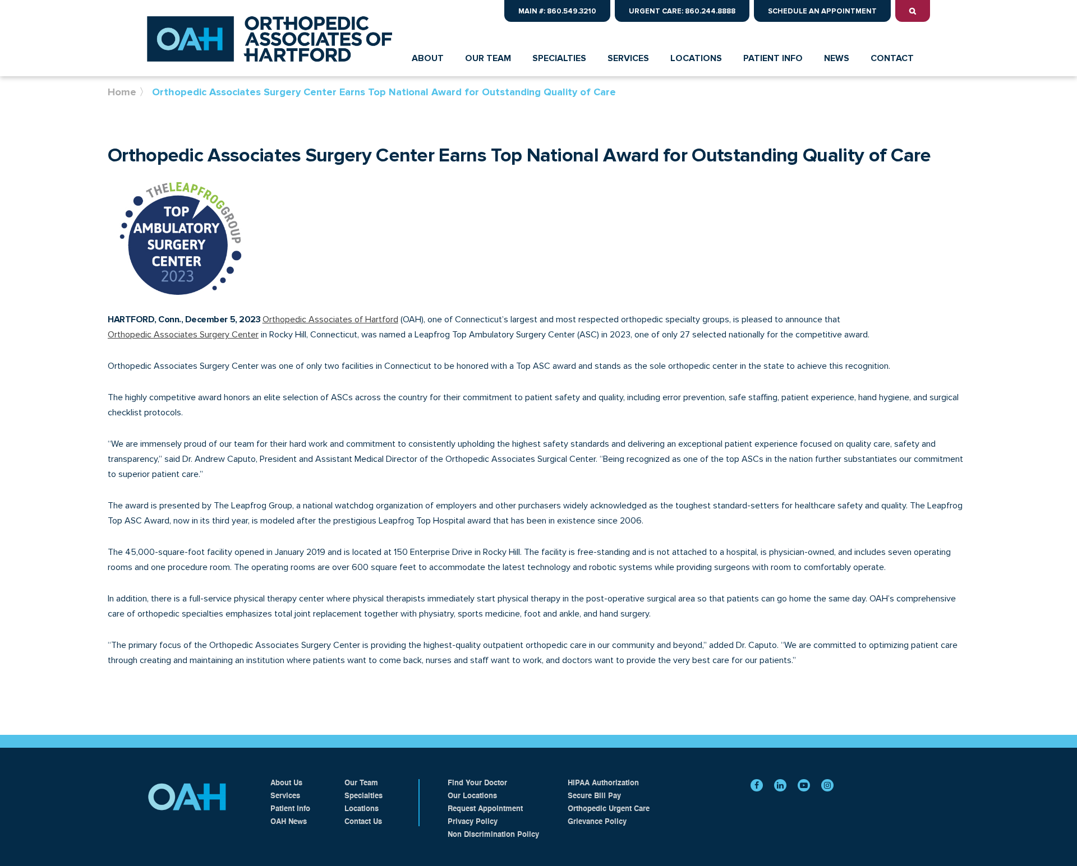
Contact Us (363, 822)
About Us (286, 783)
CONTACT (892, 58)
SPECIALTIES (559, 58)
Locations (361, 809)
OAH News (288, 822)
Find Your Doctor (477, 783)
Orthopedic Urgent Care (609, 809)
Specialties (363, 796)
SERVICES (628, 58)
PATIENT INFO (773, 58)
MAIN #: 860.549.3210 (557, 11)
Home (122, 92)
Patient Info (290, 809)
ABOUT (428, 58)
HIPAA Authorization (603, 783)
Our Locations (472, 796)
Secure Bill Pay (594, 796)
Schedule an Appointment (822, 11)
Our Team (361, 783)
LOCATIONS (696, 58)
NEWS (836, 58)
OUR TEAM (488, 58)
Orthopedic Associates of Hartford (330, 319)
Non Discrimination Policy (493, 835)
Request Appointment (485, 809)
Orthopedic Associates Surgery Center (183, 334)
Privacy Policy (473, 822)
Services (285, 796)
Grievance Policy (597, 822)
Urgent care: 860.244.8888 (682, 11)
